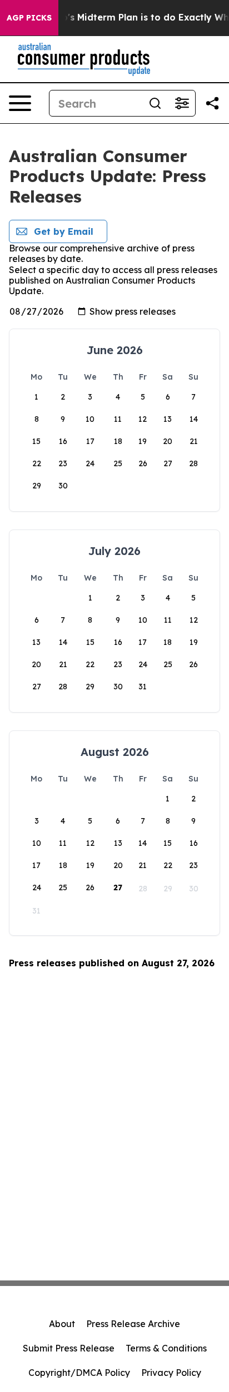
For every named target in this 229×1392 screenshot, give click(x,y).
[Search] (155, 103)
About (62, 1323)
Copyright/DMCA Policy (79, 1372)
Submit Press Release (68, 1348)
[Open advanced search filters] (181, 103)
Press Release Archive (133, 1323)
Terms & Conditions (166, 1348)
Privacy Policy (171, 1372)
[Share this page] (212, 103)
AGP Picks (29, 18)
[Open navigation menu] (20, 103)
